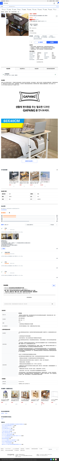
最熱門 (2, 224)
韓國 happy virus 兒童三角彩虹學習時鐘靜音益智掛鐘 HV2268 (11, 444)
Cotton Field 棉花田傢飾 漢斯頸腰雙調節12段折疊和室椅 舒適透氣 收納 (13, 424)
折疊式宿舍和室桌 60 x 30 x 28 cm (7, 427)
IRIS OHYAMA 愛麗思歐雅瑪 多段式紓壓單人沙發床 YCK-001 (11, 435)
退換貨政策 (22, 448)
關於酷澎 (2, 448)
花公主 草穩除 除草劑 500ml (6, 428)
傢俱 (9, 11)
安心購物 (40, 448)
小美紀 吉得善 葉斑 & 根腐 (6, 431)
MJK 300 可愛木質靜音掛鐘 (6, 437)
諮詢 (54, 285)
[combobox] (54, 225)
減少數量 (33, 41)
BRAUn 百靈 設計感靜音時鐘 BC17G (7, 425)
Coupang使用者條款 (16, 448)
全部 (2, 6)
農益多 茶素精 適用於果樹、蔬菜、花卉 (8, 432)
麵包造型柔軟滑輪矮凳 (5, 438)
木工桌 (2, 418)
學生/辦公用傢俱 (14, 11)
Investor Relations (8, 448)
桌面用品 (2, 413)
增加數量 (33, 42)
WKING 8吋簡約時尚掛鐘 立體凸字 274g (8, 441)
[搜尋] (57, 6)
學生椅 (6, 413)
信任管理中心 (28, 448)
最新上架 (6, 224)
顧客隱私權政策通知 (35, 448)
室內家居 (6, 11)
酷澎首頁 (2, 11)
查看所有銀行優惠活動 (38, 38)
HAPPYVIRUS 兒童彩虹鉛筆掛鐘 (7, 434)
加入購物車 (40, 42)
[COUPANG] (10, 455)
